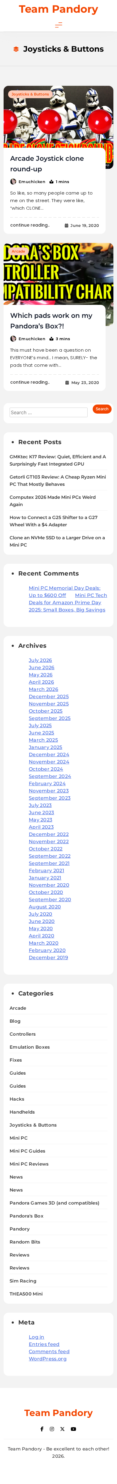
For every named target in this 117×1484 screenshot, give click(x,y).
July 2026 (40, 660)
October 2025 (46, 711)
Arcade (18, 251)
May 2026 (40, 675)
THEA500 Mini (26, 1294)
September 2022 (49, 856)
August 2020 (45, 907)
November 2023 (49, 791)
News (16, 1177)
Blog (15, 1021)
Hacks (17, 1099)
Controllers (23, 1034)
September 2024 (50, 776)
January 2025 (45, 747)
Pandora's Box (27, 1216)
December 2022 (49, 834)
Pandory (20, 1229)
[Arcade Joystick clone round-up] (58, 127)
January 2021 (45, 878)
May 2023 (40, 820)
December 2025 (49, 696)
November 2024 (49, 762)
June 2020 (42, 921)
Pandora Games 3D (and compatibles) (54, 1203)
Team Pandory (58, 8)
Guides (18, 1073)
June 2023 (41, 812)
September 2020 (50, 899)
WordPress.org (48, 1359)
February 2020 (47, 950)
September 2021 (49, 863)
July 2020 (40, 914)
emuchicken (32, 181)
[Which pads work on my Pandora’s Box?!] (58, 284)
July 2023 (40, 805)
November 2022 (49, 841)
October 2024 (46, 769)
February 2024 (47, 783)
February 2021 (46, 870)
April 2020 (41, 936)
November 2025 (49, 704)
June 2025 (41, 733)
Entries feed (44, 1344)
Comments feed (49, 1351)
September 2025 (49, 718)
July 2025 (40, 725)
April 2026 (41, 682)
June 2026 (42, 667)
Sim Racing (23, 1281)
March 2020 (43, 943)
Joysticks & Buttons (30, 94)
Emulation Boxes (30, 1047)
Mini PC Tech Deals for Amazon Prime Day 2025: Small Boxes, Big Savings (68, 602)
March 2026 (43, 689)
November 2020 (49, 885)
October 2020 (46, 892)
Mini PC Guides (27, 1151)
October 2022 (46, 849)
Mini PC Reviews (29, 1164)
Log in (36, 1337)
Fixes (16, 1060)
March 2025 (43, 740)
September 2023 (49, 798)
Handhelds (22, 1112)
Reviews (19, 1255)
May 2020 (41, 928)
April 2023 (41, 827)
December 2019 (48, 957)
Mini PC (19, 1138)
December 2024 (49, 754)
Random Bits (25, 1242)
